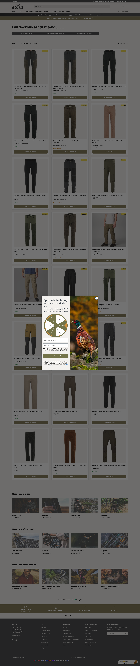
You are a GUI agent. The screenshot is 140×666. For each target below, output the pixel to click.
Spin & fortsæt (56, 356)
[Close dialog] (96, 298)
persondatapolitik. (58, 365)
